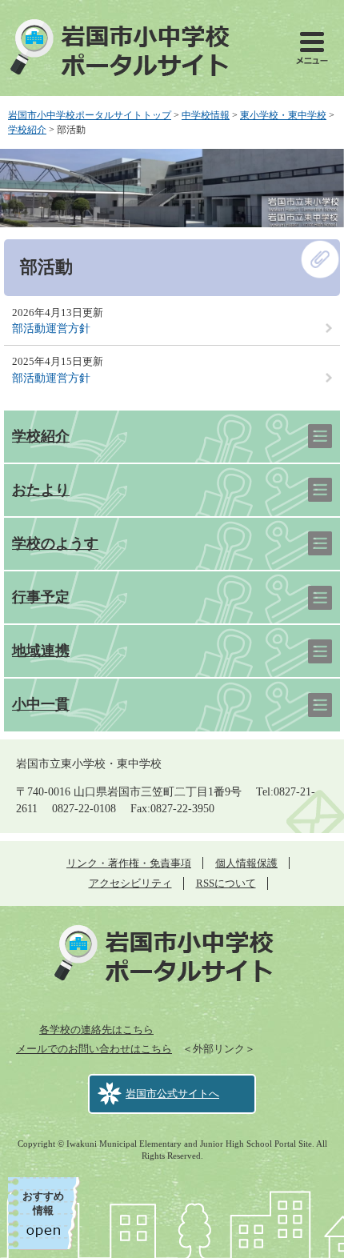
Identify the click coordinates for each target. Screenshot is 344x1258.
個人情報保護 (246, 863)
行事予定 (41, 597)
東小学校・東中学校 (283, 115)
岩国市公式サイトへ (172, 1094)
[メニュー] (312, 48)
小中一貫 (41, 704)
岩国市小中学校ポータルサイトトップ (89, 115)
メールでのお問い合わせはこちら (94, 1049)
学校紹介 (27, 129)
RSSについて (226, 883)
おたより (41, 490)
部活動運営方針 (51, 329)
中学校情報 (206, 115)
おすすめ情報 (43, 1203)
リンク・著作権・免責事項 (128, 863)
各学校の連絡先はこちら (96, 1030)
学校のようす (55, 543)
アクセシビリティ (130, 883)
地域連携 (41, 651)
